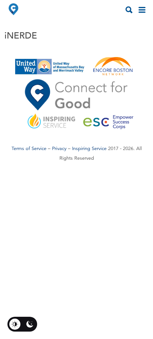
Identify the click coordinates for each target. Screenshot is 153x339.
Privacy (59, 149)
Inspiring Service (89, 149)
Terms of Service (29, 149)
